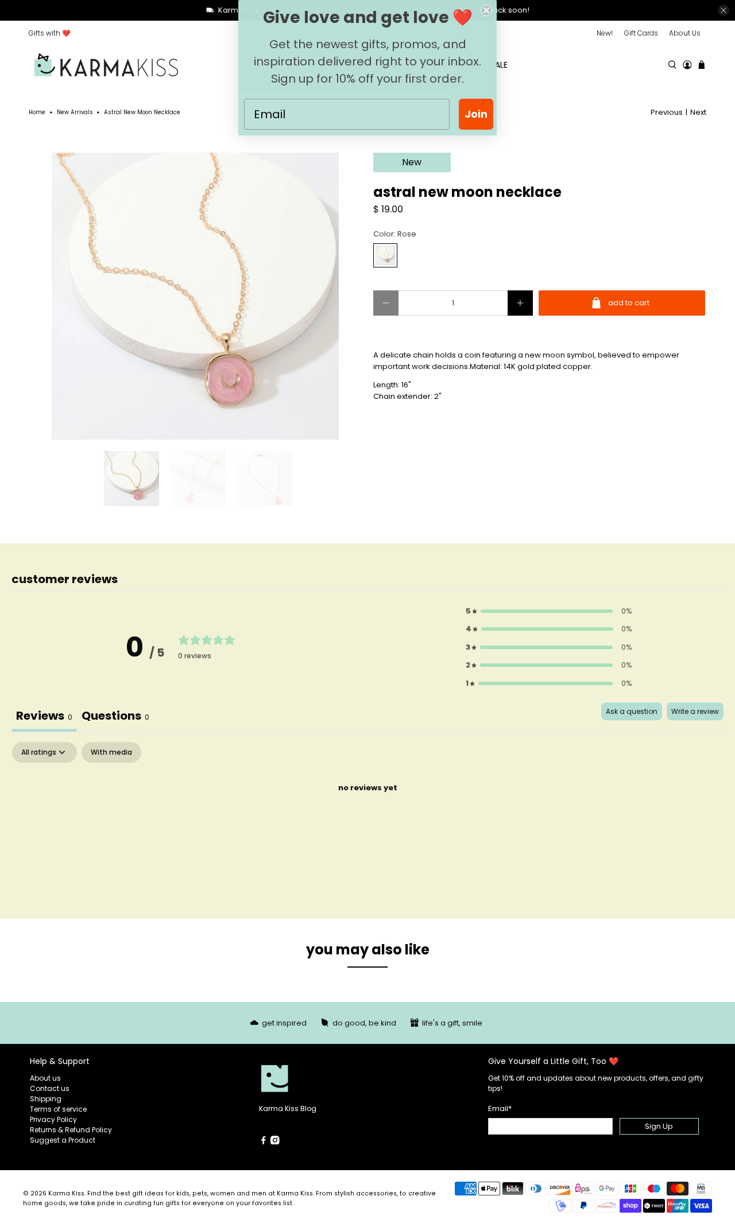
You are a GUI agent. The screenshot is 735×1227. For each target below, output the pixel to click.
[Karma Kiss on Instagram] (275, 1142)
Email (500, 1108)
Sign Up (659, 1126)
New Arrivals (75, 112)
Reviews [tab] (44, 716)
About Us (685, 33)
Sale (499, 65)
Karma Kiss (66, 1193)
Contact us (49, 1088)
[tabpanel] (367, 827)
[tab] (115, 717)
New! (605, 33)
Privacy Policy (53, 1119)
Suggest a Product (62, 1140)
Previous (667, 112)
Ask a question (631, 711)
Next (698, 112)
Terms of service (58, 1109)
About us (45, 1078)
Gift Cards (641, 33)
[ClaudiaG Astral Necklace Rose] (195, 296)
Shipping (45, 1099)
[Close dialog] (486, 10)
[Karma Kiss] (106, 65)
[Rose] (385, 255)
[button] (549, 611)
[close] (723, 10)
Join (476, 114)
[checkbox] (111, 752)
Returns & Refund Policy (71, 1130)
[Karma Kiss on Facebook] (263, 1142)
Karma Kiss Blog (287, 1108)
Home (37, 112)
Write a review (695, 711)
